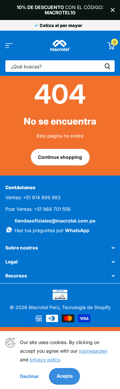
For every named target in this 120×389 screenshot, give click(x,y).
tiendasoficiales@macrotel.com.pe (55, 220)
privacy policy (45, 359)
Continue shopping (60, 157)
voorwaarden (93, 351)
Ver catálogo (9, 45)
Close (112, 10)
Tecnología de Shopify (86, 307)
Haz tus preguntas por (52, 230)
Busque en (107, 66)
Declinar (29, 376)
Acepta (65, 376)
